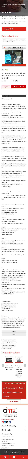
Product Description (7, 96)
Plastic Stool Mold (7, 348)
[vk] (3, 422)
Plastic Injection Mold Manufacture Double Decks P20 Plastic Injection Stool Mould (19, 371)
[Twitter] (7, 422)
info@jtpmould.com (9, 419)
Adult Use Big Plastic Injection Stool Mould (9, 367)
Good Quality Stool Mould (9, 340)
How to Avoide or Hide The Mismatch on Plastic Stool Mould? (14, 40)
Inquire (6, 87)
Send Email (15, 401)
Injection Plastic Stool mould (9, 342)
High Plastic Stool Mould (8, 345)
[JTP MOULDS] (10, 410)
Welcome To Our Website (8, 42)
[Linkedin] (5, 422)
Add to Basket (20, 87)
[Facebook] (10, 422)
